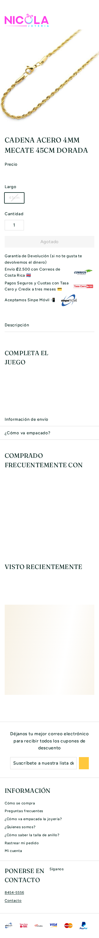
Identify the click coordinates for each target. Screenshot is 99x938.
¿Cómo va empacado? (28, 432)
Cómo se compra (20, 803)
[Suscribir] (84, 763)
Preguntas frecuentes (24, 811)
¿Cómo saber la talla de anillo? (32, 835)
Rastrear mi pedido (22, 843)
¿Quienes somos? (20, 827)
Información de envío (26, 419)
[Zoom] (94, 117)
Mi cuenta (13, 851)
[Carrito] (90, 20)
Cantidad (14, 213)
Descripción (17, 325)
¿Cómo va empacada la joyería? (33, 819)
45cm (14, 197)
